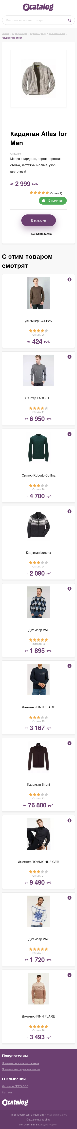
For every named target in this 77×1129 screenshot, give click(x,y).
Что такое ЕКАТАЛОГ (15, 1086)
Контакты (7, 1092)
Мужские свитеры (57, 33)
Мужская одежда (38, 33)
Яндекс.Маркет (49, 1124)
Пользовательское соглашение (20, 1063)
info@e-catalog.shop (56, 1114)
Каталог (5, 33)
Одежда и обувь (19, 33)
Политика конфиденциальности (21, 1069)
